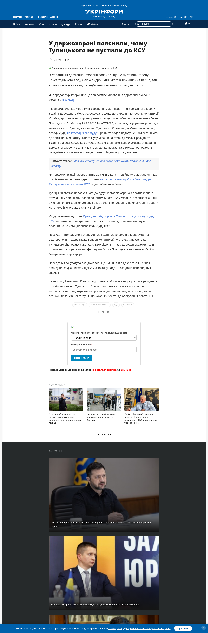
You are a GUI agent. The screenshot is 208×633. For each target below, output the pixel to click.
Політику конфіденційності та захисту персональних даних (139, 628)
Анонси (54, 16)
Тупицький (127, 305)
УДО (116, 305)
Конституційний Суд (99, 305)
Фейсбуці (68, 100)
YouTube (126, 370)
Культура (66, 24)
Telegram (97, 370)
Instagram (110, 370)
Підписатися (81, 357)
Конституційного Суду (82, 133)
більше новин (104, 434)
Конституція (79, 305)
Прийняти (183, 628)
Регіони (52, 24)
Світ (41, 24)
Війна (16, 24)
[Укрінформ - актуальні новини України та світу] (104, 11)
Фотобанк (29, 16)
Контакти (126, 24)
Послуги (17, 16)
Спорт (78, 24)
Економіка (30, 24)
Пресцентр (42, 16)
